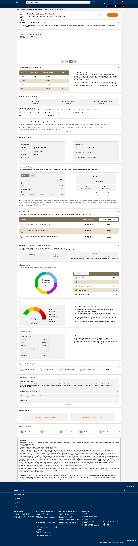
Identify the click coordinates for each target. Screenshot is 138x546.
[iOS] (108, 524)
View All (69, 404)
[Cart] (109, 2)
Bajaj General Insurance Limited (89, 516)
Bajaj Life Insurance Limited (88, 518)
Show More (69, 131)
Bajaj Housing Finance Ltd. (87, 521)
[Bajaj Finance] (19, 2)
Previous (19, 369)
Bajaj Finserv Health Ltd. (87, 524)
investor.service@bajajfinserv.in (45, 517)
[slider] (22, 183)
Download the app (120, 6)
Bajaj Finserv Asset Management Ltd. (90, 525)
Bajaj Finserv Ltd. (85, 513)
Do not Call (110, 6)
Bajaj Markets (84, 519)
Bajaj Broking (84, 522)
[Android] (104, 524)
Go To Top (131, 486)
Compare (102, 15)
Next (119, 369)
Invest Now (112, 15)
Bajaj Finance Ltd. (85, 515)
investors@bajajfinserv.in (71, 519)
